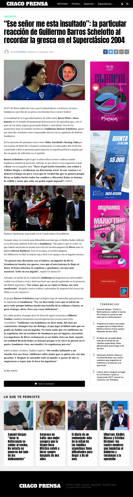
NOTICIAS (62, 3)
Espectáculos (105, 3)
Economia (79, 12)
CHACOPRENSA (20, 52)
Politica (76, 3)
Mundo (92, 12)
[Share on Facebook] (105, 51)
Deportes (89, 3)
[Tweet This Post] (110, 51)
